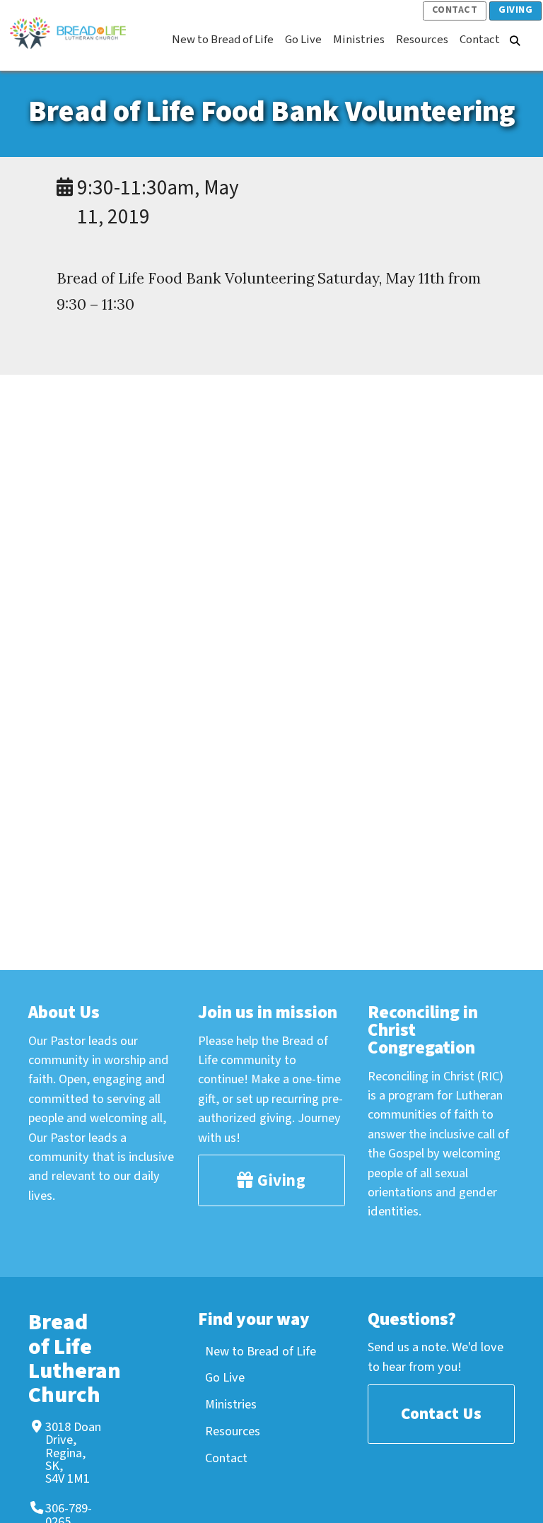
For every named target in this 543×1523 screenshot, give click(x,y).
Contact (455, 10)
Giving (515, 10)
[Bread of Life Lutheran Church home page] (75, 32)
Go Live (225, 1377)
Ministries (231, 1404)
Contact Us (441, 1413)
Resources (232, 1431)
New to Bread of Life (260, 1351)
